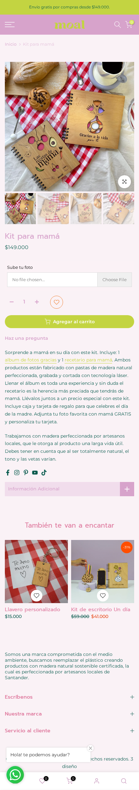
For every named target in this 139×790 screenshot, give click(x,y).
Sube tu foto (20, 267)
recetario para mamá (88, 360)
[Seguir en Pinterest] (26, 472)
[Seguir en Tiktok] (44, 472)
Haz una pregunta (26, 338)
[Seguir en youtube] (35, 472)
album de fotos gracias (31, 360)
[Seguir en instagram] (17, 472)
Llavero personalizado (32, 609)
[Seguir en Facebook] (8, 472)
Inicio (10, 44)
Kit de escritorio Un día (100, 609)
